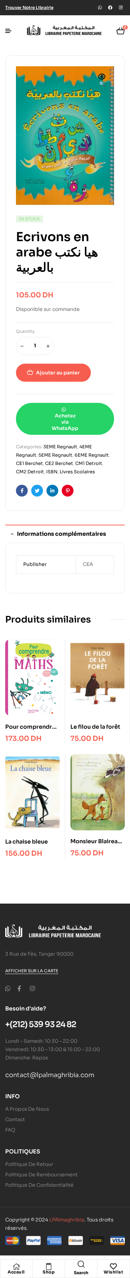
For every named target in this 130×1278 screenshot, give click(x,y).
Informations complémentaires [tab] (61, 534)
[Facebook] (110, 7)
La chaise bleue (26, 841)
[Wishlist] (113, 1266)
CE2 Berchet (59, 463)
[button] (102, 80)
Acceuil (16, 1272)
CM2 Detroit (30, 472)
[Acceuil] (16, 1266)
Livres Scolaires (77, 472)
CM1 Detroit (88, 463)
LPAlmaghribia (66, 1220)
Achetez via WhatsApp (65, 422)
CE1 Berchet (29, 463)
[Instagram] (120, 7)
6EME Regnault (92, 455)
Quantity (25, 331)
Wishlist (113, 1272)
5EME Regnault (55, 455)
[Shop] (48, 1266)
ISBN (52, 472)
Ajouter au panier (58, 373)
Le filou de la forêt (95, 726)
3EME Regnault (60, 447)
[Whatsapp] (100, 7)
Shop (48, 1272)
